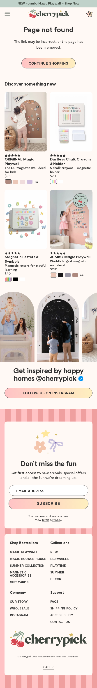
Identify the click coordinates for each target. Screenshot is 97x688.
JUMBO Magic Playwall (70, 257)
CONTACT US (60, 621)
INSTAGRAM (19, 615)
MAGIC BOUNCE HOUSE (28, 558)
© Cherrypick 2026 (27, 656)
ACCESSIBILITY (61, 615)
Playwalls (59, 558)
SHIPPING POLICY (64, 608)
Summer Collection (27, 565)
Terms (45, 519)
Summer (57, 572)
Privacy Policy (46, 656)
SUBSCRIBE (48, 503)
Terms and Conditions (67, 656)
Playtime (58, 565)
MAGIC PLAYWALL (24, 552)
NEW (54, 552)
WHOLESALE (20, 608)
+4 (36, 182)
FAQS (54, 601)
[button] (12, 155)
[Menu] (7, 13)
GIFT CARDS (19, 582)
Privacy (56, 519)
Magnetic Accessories (20, 573)
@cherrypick (56, 378)
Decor (55, 579)
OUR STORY (19, 601)
